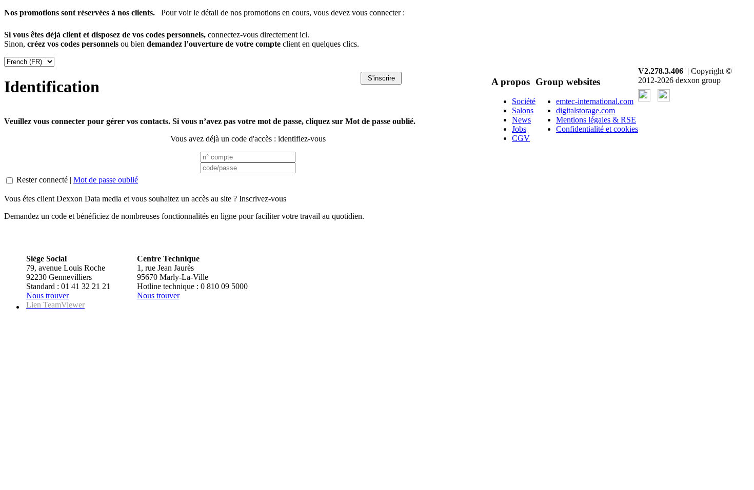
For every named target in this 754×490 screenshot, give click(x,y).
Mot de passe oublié (105, 179)
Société (523, 101)
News (521, 119)
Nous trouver (47, 295)
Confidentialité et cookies (597, 129)
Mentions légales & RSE (596, 119)
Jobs (519, 129)
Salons (522, 110)
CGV (521, 138)
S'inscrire (381, 78)
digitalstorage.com (585, 110)
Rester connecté (42, 179)
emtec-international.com (594, 101)
